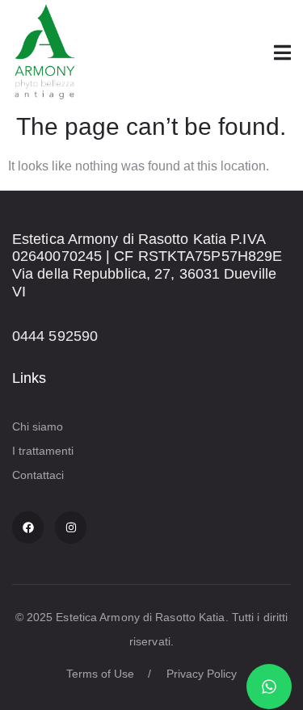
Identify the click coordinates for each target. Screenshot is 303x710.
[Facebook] (28, 527)
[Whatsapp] (269, 686)
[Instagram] (70, 527)
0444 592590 (55, 336)
